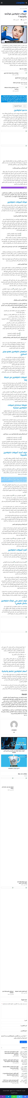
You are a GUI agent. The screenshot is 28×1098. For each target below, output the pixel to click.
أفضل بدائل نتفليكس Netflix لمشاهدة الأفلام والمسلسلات (10, 1067)
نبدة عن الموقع (13, 1090)
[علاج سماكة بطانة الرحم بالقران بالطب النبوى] (21, 829)
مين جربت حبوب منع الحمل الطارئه (20, 83)
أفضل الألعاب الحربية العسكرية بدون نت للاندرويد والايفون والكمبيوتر (10, 1074)
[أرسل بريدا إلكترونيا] (21, 19)
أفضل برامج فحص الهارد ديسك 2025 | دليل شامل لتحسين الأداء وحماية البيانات (10, 1081)
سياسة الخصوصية (14, 1092)
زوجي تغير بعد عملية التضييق (21, 78)
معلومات (23, 19)
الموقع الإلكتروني (24, 1030)
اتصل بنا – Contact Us (20, 1090)
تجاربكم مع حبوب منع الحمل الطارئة (7, 787)
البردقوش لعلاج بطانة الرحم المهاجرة (7, 992)
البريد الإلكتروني (23, 1025)
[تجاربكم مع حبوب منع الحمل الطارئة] (7, 781)
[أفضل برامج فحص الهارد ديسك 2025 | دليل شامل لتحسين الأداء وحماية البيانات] (23, 1082)
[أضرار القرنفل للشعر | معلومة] (21, 938)
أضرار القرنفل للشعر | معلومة (21, 991)
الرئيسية (24, 8)
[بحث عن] (26, 3)
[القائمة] (1, 3)
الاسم (25, 1020)
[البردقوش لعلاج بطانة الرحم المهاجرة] (7, 938)
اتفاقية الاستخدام (6, 1090)
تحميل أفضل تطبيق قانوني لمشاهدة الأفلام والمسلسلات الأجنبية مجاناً (10, 1060)
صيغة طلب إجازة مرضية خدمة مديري (11, 73)
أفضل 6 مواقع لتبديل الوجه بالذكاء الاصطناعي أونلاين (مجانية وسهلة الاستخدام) (11, 1053)
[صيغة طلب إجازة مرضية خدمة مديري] (23, 74)
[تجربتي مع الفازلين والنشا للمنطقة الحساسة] (23, 88)
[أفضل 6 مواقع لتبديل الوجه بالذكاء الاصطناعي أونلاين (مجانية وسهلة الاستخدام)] (23, 1054)
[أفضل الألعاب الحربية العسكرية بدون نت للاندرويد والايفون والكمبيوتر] (23, 1075)
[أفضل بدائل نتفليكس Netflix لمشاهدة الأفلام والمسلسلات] (23, 1069)
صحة (21, 8)
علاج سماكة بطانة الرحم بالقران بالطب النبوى (22, 882)
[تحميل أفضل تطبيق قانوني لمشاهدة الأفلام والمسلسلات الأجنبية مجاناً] (23, 1062)
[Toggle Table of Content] (23, 106)
